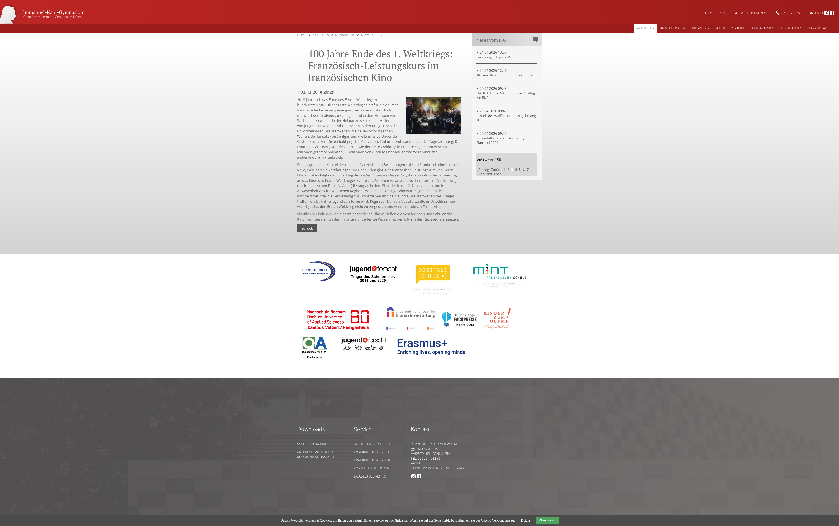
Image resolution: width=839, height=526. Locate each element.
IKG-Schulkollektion (372, 468)
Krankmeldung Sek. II (372, 460)
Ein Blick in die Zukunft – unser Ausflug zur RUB (505, 95)
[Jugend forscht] (372, 285)
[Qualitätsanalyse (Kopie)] (433, 358)
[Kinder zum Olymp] (498, 331)
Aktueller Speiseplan (372, 444)
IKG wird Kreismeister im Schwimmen (504, 75)
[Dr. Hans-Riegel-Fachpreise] (459, 326)
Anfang (483, 169)
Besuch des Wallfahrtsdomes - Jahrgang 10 (506, 117)
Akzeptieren (547, 520)
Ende (497, 174)
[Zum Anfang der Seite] (310, 376)
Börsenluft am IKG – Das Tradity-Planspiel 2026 (500, 140)
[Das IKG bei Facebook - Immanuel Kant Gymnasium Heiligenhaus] (832, 14)
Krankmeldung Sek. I (371, 452)
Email (819, 13)
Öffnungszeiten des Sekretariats (439, 468)
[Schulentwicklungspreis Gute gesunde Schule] (499, 290)
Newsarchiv (345, 35)
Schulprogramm (311, 444)
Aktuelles (321, 35)
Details (525, 520)
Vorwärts (485, 174)
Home (301, 35)
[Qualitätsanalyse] (319, 283)
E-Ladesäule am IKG (370, 476)
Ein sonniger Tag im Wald (495, 57)
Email (417, 463)
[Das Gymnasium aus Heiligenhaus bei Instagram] (826, 14)
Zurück (307, 228)
